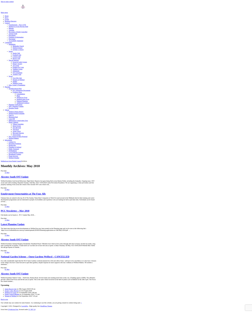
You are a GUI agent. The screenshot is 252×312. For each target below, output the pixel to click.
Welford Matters (14, 138)
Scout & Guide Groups (20, 62)
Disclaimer (12, 39)
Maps (18, 96)
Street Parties (17, 135)
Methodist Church (18, 46)
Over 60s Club (17, 78)
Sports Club (16, 53)
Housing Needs (13, 108)
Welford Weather (14, 158)
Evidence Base (17, 92)
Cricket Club (17, 57)
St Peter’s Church (18, 49)
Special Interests (14, 60)
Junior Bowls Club (10, 289)
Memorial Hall (13, 117)
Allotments (16, 71)
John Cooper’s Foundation (17, 85)
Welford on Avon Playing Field (18, 26)
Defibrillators (13, 151)
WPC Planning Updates (16, 106)
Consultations (21, 94)
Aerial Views (17, 131)
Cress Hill (12, 119)
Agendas (11, 30)
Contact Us (12, 142)
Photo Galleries (13, 122)
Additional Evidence (23, 103)
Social (11, 76)
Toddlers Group (17, 69)
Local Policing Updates (16, 152)
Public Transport (14, 149)
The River (16, 129)
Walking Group (17, 83)
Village (7, 110)
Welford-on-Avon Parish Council (11, 161)
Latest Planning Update (13, 224)
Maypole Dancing (18, 133)
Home (7, 16)
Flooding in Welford (15, 147)
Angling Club (17, 74)
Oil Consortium (17, 73)
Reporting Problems (15, 143)
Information (8, 140)
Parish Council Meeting (12, 294)
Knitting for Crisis (18, 67)
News (6, 18)
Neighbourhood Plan (15, 88)
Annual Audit (13, 33)
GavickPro (24, 306)
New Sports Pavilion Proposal (18, 136)
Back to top (4, 299)
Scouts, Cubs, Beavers (12, 291)
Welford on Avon (22, 97)
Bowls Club (16, 58)
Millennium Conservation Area (18, 120)
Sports (11, 51)
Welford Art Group (11, 292)
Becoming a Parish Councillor (18, 32)
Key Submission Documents (21, 90)
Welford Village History (16, 112)
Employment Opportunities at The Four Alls (23, 193)
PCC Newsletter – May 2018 (15, 211)
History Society (17, 64)
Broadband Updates (15, 154)
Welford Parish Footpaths (16, 113)
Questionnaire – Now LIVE (17, 25)
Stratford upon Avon (23, 99)
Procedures (12, 35)
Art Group (16, 65)
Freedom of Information (16, 37)
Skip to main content (7, 1)
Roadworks (12, 145)
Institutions (12, 44)
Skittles (15, 81)
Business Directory (11, 21)
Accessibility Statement (16, 41)
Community (8, 42)
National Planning (22, 101)
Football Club (17, 55)
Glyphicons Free (13, 309)
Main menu (4, 12)
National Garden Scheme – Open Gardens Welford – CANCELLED (35, 256)
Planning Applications (15, 104)
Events (7, 19)
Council (7, 23)
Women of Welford (19, 80)
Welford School (17, 48)
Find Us (11, 115)
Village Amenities (18, 124)
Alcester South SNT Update (15, 177)
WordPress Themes (46, 306)
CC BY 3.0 (31, 309)
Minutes (11, 28)
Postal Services (13, 156)
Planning (7, 87)
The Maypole (17, 128)
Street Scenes (17, 126)
